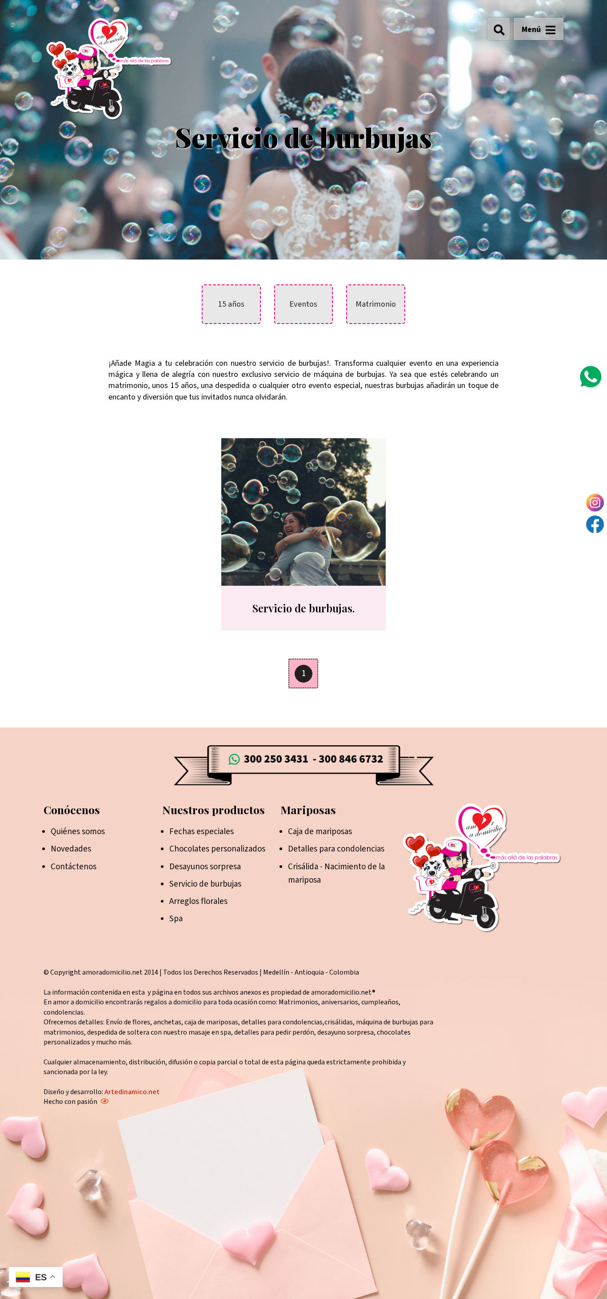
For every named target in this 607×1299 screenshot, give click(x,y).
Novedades (71, 849)
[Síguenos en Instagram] (595, 503)
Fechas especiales (201, 832)
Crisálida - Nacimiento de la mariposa (336, 873)
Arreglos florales (198, 901)
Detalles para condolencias (336, 849)
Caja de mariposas (320, 832)
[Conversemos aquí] (590, 377)
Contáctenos (73, 867)
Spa (176, 919)
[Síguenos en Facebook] (595, 524)
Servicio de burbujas (205, 884)
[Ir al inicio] (109, 68)
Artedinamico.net (132, 1092)
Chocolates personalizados (217, 849)
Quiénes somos (78, 832)
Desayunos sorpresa (205, 867)
